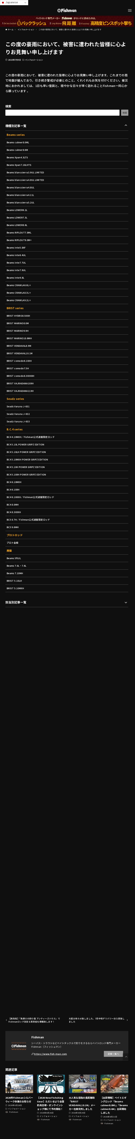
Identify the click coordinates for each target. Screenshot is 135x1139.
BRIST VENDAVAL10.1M (20, 353)
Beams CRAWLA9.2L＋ (19, 300)
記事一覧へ (113, 1053)
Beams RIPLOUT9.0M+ (19, 240)
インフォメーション (34, 59)
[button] (126, 1056)
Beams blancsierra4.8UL (20, 187)
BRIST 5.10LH (14, 580)
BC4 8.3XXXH (14, 512)
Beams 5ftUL (14, 558)
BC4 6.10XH (13, 489)
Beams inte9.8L (15, 277)
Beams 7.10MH (15, 573)
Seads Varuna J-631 (18, 406)
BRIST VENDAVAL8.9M (19, 345)
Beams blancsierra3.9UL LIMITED (25, 172)
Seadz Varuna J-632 (18, 414)
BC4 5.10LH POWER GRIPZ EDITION (26, 452)
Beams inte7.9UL (16, 270)
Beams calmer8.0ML (18, 142)
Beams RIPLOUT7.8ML (19, 232)
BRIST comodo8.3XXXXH (20, 375)
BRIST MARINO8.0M (18, 323)
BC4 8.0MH (13, 504)
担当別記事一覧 (15, 602)
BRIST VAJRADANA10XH (20, 383)
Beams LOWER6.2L (17, 210)
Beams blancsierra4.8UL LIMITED (25, 180)
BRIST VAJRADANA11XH (20, 390)
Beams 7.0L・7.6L (16, 565)
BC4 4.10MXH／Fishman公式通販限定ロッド (31, 437)
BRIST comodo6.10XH (19, 360)
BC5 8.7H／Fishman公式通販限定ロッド (28, 519)
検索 (8, 106)
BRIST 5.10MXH (15, 588)
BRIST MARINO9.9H (18, 330)
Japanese (11, 2)
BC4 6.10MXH (14, 482)
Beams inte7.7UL (16, 262)
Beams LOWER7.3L (17, 217)
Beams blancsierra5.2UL (20, 202)
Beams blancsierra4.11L (20, 195)
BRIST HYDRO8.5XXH (18, 315)
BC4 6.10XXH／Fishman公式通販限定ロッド (30, 497)
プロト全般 (12, 542)
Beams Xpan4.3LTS (17, 157)
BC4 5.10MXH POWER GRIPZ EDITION (27, 459)
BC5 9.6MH (13, 527)
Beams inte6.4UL (16, 255)
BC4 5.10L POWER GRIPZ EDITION (25, 444)
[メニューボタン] (130, 10)
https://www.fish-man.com (50, 1054)
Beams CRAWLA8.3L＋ (19, 292)
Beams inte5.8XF (16, 247)
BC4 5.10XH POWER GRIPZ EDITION (26, 474)
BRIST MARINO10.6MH (19, 338)
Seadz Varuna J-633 (18, 421)
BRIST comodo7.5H (18, 368)
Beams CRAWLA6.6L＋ (19, 285)
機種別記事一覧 (15, 126)
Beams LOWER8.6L (17, 225)
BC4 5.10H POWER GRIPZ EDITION (26, 467)
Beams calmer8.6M (17, 149)
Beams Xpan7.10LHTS (19, 164)
